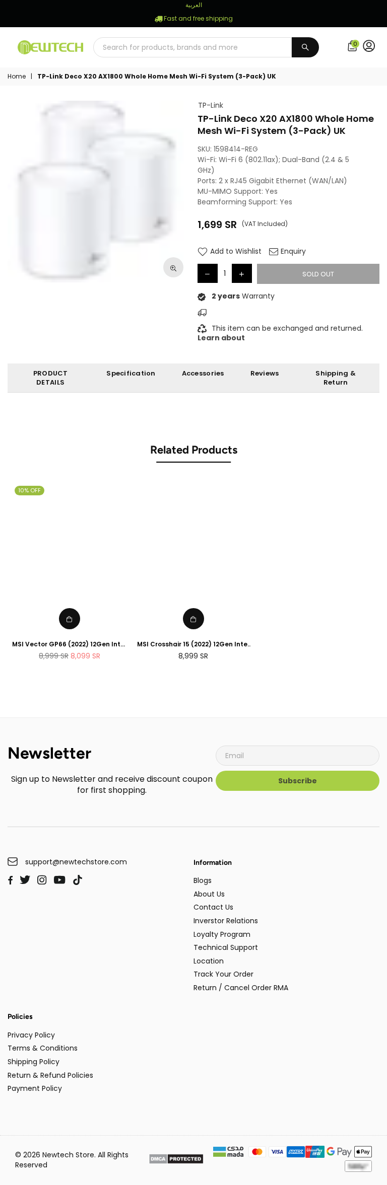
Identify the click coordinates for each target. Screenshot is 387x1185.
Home (17, 76)
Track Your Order (223, 974)
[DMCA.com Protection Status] (176, 1160)
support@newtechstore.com (76, 862)
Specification (130, 373)
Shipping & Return (335, 377)
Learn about (221, 338)
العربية (193, 5)
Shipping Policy (33, 1062)
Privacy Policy (31, 1035)
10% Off (29, 490)
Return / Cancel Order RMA (241, 988)
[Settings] (371, 47)
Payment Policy (35, 1088)
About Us (209, 894)
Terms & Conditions (43, 1048)
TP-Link (210, 105)
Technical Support (226, 947)
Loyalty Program (222, 934)
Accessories (203, 373)
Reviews (264, 373)
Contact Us (213, 907)
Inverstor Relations (226, 921)
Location (209, 961)
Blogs (203, 880)
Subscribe (297, 781)
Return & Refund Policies (50, 1075)
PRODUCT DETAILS (50, 377)
